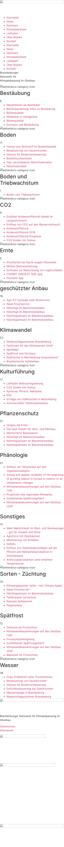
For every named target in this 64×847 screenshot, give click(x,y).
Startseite (13, 17)
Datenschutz (8, 726)
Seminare (12, 25)
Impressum (6, 730)
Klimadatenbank (16, 29)
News (10, 21)
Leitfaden (12, 33)
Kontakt (11, 41)
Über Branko (14, 37)
